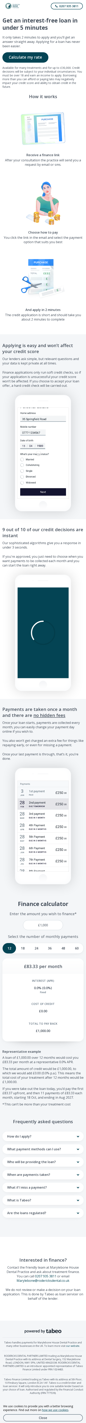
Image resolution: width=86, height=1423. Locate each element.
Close (43, 1418)
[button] (43, 632)
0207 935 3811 (45, 1276)
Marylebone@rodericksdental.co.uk (43, 1280)
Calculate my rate (25, 57)
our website (72, 1346)
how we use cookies (55, 1410)
